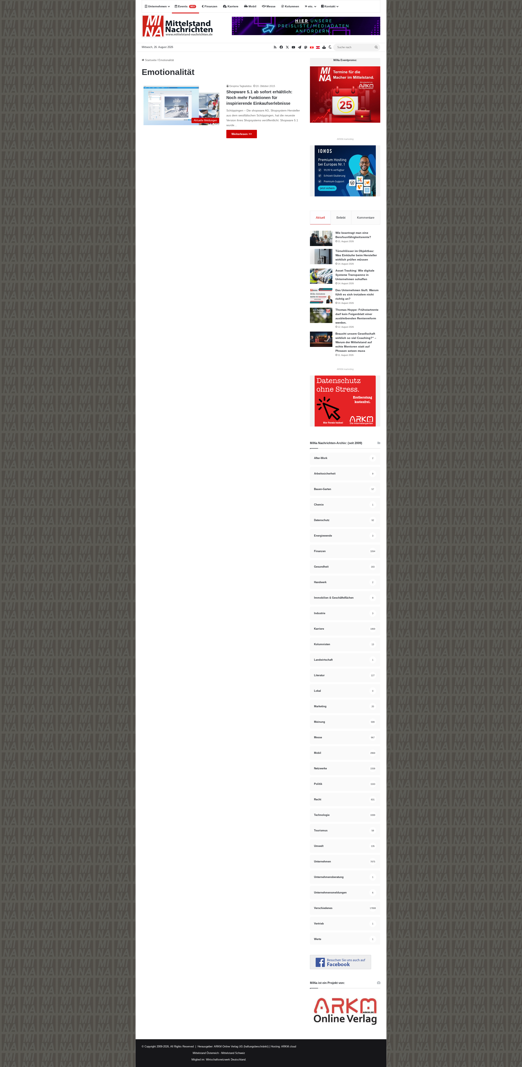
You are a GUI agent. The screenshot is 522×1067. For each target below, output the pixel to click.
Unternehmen (157, 6)
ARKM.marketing (345, 139)
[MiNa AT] (318, 47)
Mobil (252, 6)
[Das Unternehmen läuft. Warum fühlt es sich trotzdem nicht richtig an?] (321, 295)
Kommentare (365, 217)
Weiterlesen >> (241, 134)
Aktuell (320, 217)
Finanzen (210, 6)
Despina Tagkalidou (240, 86)
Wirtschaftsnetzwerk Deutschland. (226, 1059)
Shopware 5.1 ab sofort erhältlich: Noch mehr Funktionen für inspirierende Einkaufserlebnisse (259, 98)
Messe (270, 6)
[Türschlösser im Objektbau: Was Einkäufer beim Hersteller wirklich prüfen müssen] (321, 256)
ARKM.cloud (288, 1046)
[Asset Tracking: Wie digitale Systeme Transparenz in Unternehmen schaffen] (321, 276)
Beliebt (340, 217)
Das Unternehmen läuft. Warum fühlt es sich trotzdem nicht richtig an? (356, 294)
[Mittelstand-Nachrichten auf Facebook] (340, 968)
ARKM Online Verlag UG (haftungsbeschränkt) (241, 1046)
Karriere (232, 6)
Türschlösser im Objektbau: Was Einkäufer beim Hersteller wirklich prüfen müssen (356, 255)
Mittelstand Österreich (206, 1053)
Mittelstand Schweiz (233, 1053)
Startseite (150, 60)
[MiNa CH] (312, 47)
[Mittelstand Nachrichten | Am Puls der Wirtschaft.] (177, 28)
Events (186, 6)
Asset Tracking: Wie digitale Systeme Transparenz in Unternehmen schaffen (354, 275)
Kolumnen (291, 6)
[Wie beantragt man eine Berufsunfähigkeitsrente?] (321, 238)
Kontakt (329, 6)
